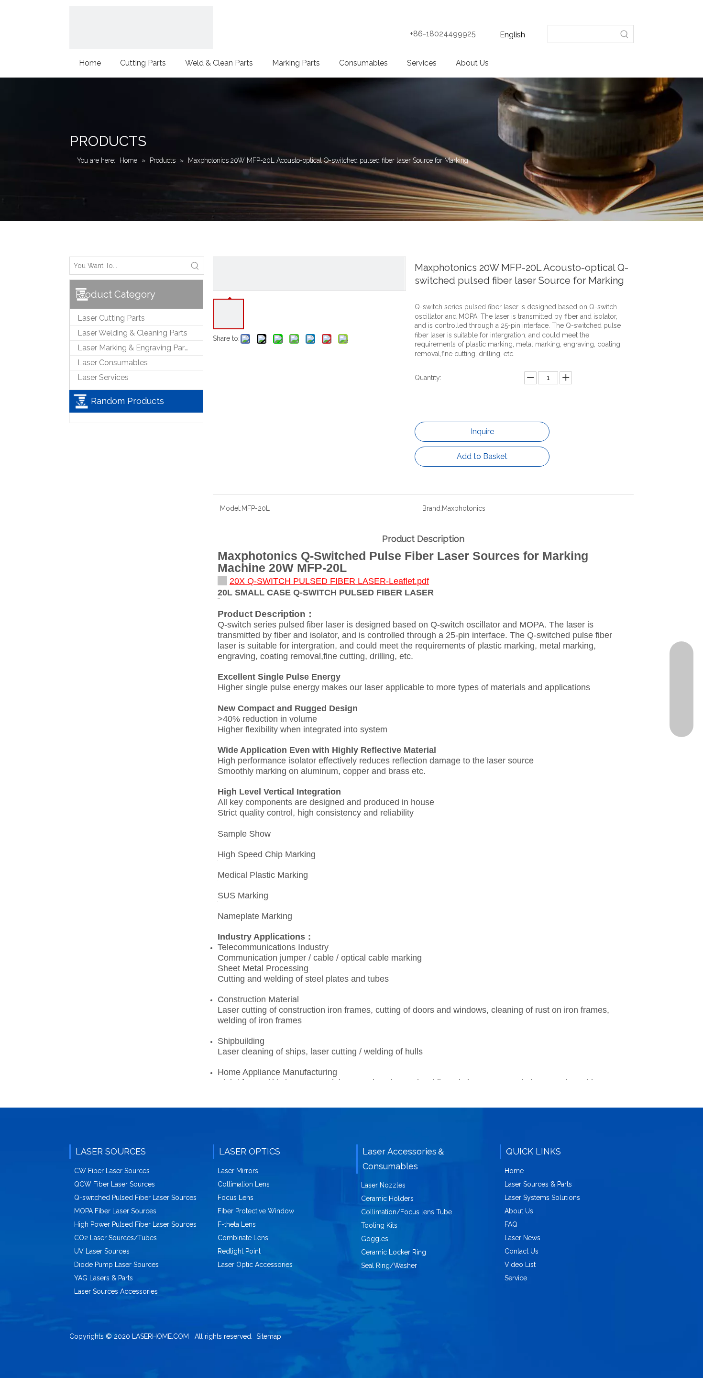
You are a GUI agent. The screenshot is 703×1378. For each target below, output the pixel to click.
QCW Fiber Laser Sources (114, 1184)
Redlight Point (239, 1251)
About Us (519, 1211)
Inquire (482, 431)
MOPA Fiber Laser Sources (115, 1211)
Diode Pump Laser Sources (116, 1264)
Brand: (432, 508)
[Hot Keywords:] (624, 34)
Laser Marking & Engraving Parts (134, 347)
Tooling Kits (379, 1225)
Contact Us (521, 1251)
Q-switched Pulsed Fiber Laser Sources (135, 1197)
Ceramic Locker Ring (393, 1252)
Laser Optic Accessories (255, 1264)
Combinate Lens (243, 1238)
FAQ (511, 1224)
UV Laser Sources (102, 1251)
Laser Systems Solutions (542, 1197)
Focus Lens (235, 1197)
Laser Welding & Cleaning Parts (132, 332)
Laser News (522, 1238)
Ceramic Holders (387, 1198)
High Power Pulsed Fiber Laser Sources (135, 1224)
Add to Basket (482, 456)
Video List (520, 1264)
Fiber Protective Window (256, 1211)
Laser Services (103, 377)
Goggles (374, 1239)
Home (514, 1171)
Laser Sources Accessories (116, 1291)
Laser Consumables (112, 362)
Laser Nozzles (383, 1185)
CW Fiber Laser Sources (112, 1171)
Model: (231, 508)
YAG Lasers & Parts (103, 1278)
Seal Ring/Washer (389, 1265)
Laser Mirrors (238, 1171)
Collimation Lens (244, 1184)
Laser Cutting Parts (111, 318)
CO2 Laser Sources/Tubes (115, 1238)
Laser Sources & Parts (538, 1184)
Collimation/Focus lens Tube (406, 1212)
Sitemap (268, 1336)
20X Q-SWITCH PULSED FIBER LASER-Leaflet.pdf (329, 581)
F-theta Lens (237, 1224)
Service (516, 1278)
